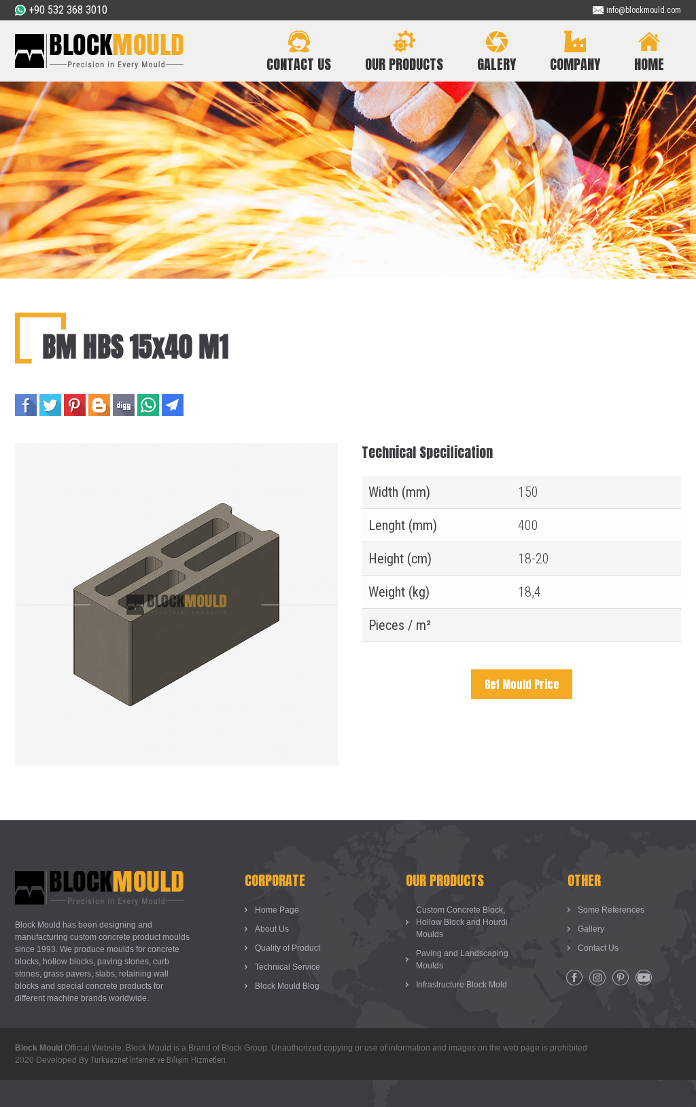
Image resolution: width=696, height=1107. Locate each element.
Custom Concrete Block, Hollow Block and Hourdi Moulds (462, 922)
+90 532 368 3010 (68, 9)
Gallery (591, 929)
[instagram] (597, 978)
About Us (272, 929)
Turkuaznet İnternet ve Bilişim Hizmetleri (158, 1060)
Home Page (277, 910)
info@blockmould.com (643, 10)
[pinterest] (620, 978)
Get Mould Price (522, 684)
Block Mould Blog (287, 986)
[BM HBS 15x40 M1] (176, 452)
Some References (611, 910)
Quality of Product (287, 948)
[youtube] (644, 978)
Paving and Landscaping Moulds (462, 959)
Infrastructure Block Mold (461, 984)
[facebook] (574, 978)
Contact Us (598, 948)
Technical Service (287, 967)
